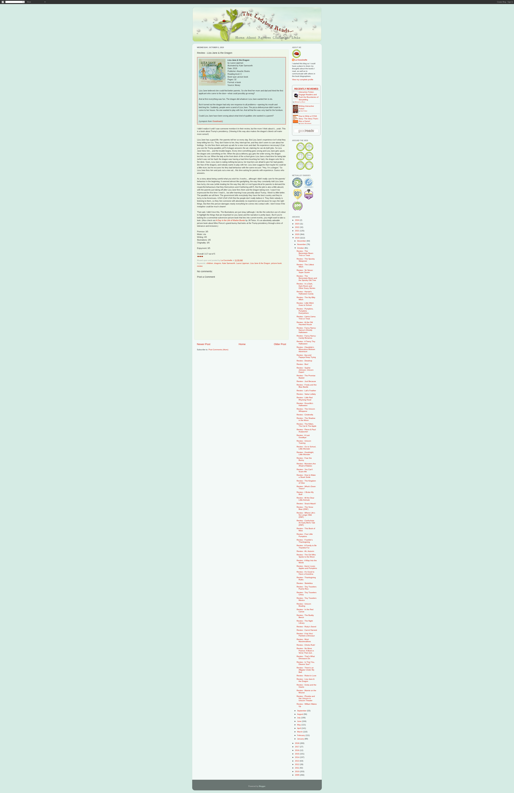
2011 (297, 768)
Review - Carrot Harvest (307, 630)
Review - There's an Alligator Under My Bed (305, 670)
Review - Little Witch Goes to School (305, 304)
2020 (297, 234)
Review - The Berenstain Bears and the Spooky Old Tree (307, 278)
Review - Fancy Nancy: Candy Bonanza (306, 337)
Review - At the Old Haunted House (305, 323)
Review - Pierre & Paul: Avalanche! (306, 431)
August (300, 714)
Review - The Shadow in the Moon (306, 419)
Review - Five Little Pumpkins (305, 535)
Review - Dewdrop (304, 361)
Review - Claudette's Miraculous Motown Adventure (306, 349)
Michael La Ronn (300, 102)
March (300, 732)
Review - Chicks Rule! (306, 645)
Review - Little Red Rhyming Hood (305, 399)
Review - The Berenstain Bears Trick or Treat (305, 253)
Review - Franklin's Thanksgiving (305, 541)
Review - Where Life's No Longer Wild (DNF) (306, 515)
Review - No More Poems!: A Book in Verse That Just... (305, 650)
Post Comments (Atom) (218, 350)
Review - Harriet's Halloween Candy (305, 293)
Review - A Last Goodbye (303, 436)
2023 (297, 224)
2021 (297, 231)
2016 (297, 750)
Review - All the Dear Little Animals (305, 499)
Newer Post (203, 344)
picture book (276, 263)
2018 (297, 743)
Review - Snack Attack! (306, 504)
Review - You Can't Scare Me (305, 470)
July (299, 718)
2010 (297, 772)
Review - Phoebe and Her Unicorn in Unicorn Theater (306, 698)
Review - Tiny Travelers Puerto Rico (306, 588)
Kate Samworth (228, 263)
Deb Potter (304, 111)
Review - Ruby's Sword (306, 627)
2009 (297, 775)
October (301, 248)
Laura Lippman (242, 263)
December (302, 241)
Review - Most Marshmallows (304, 640)
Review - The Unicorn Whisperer (306, 410)
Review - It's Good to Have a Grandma (305, 573)
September (302, 711)
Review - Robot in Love (306, 676)
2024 (297, 220)
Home (242, 344)
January (301, 739)
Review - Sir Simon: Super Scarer (305, 271)
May (299, 725)
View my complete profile (302, 80)
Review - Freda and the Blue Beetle (307, 386)
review (200, 266)
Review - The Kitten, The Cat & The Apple (306, 425)
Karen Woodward (306, 123)
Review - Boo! (302, 364)
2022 (297, 227)
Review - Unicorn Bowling (304, 605)
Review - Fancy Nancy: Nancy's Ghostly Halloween (306, 330)
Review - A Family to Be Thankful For (307, 547)
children (209, 263)
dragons (217, 263)
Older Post (280, 344)
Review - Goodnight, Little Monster (305, 453)
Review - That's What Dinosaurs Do (306, 657)
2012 (297, 764)
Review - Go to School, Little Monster (306, 448)
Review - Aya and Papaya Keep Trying (306, 356)
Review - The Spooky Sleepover (306, 260)
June (299, 721)
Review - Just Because (306, 381)
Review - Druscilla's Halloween (305, 404)
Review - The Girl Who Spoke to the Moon (306, 556)
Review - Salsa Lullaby (306, 394)
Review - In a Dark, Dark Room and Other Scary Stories (306, 286)
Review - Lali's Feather (306, 391)
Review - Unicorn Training (304, 442)
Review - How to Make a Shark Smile (306, 476)
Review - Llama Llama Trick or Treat (306, 318)
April (299, 728)
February (301, 735)
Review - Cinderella (305, 415)
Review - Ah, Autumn (305, 551)
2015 (297, 754)
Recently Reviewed (306, 89)
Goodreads (217, 121)
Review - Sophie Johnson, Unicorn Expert (305, 370)
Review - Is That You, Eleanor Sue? (306, 663)
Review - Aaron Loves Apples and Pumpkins (307, 567)
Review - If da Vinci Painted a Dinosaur (306, 635)
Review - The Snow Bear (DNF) (305, 508)
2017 (297, 747)
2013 (297, 761)
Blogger (262, 786)
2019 (297, 238)
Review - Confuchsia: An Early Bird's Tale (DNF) (306, 523)
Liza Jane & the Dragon (260, 263)
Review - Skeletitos (305, 583)
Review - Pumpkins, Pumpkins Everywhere (305, 311)
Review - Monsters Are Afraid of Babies (306, 465)
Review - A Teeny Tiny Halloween (306, 342)
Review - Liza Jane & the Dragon (305, 680)
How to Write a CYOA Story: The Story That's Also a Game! (308, 118)
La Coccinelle (301, 60)
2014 (297, 757)
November (302, 244)
